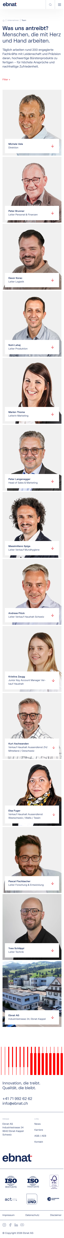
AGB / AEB (40, 1136)
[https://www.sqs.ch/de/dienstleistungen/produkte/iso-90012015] (11, 1182)
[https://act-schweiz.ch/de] (11, 1199)
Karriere (38, 1130)
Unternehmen (13, 20)
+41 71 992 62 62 (17, 1099)
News (37, 1124)
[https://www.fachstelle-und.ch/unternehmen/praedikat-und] (31, 1199)
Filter (6, 79)
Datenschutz (32, 1215)
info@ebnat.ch (15, 1104)
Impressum (9, 1215)
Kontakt (38, 1142)
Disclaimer (56, 1215)
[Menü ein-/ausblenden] (59, 4)
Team (24, 20)
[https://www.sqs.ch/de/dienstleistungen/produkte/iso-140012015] (33, 1182)
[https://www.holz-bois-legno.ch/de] (53, 1199)
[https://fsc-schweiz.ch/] (54, 1182)
